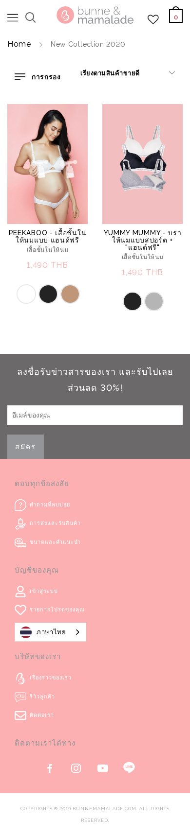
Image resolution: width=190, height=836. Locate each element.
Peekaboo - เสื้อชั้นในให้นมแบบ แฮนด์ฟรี (48, 236)
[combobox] (50, 632)
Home (19, 44)
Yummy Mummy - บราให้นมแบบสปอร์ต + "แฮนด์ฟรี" (143, 240)
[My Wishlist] (153, 22)
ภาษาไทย (51, 632)
